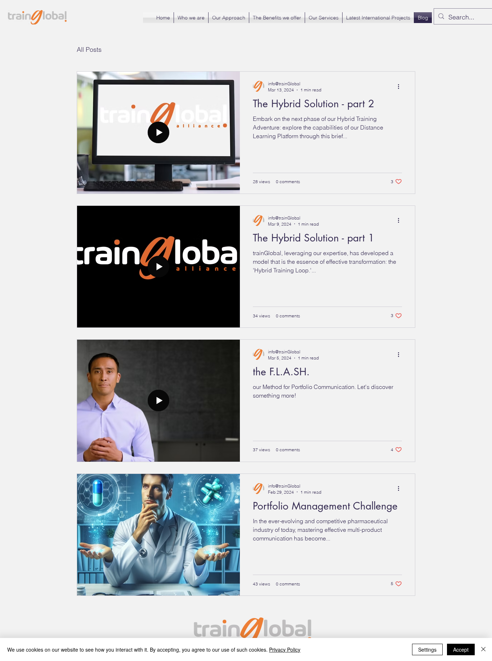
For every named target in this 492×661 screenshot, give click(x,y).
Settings (427, 649)
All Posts (89, 49)
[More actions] (401, 86)
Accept (461, 649)
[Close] (483, 649)
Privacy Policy (284, 649)
